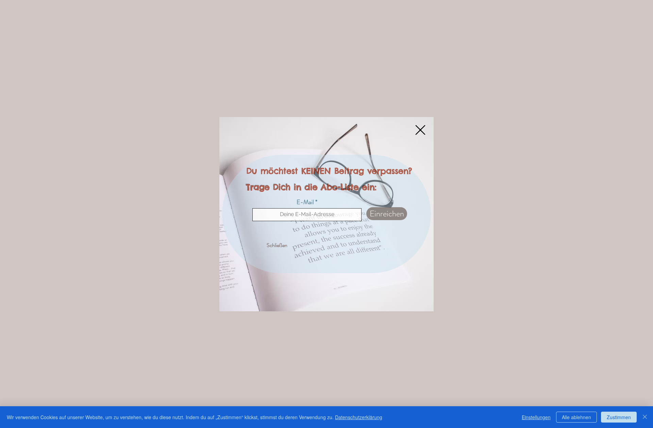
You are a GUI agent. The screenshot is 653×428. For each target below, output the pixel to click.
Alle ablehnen (576, 417)
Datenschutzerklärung (358, 417)
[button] (420, 130)
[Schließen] (645, 417)
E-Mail (305, 202)
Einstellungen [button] (536, 417)
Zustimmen (619, 417)
